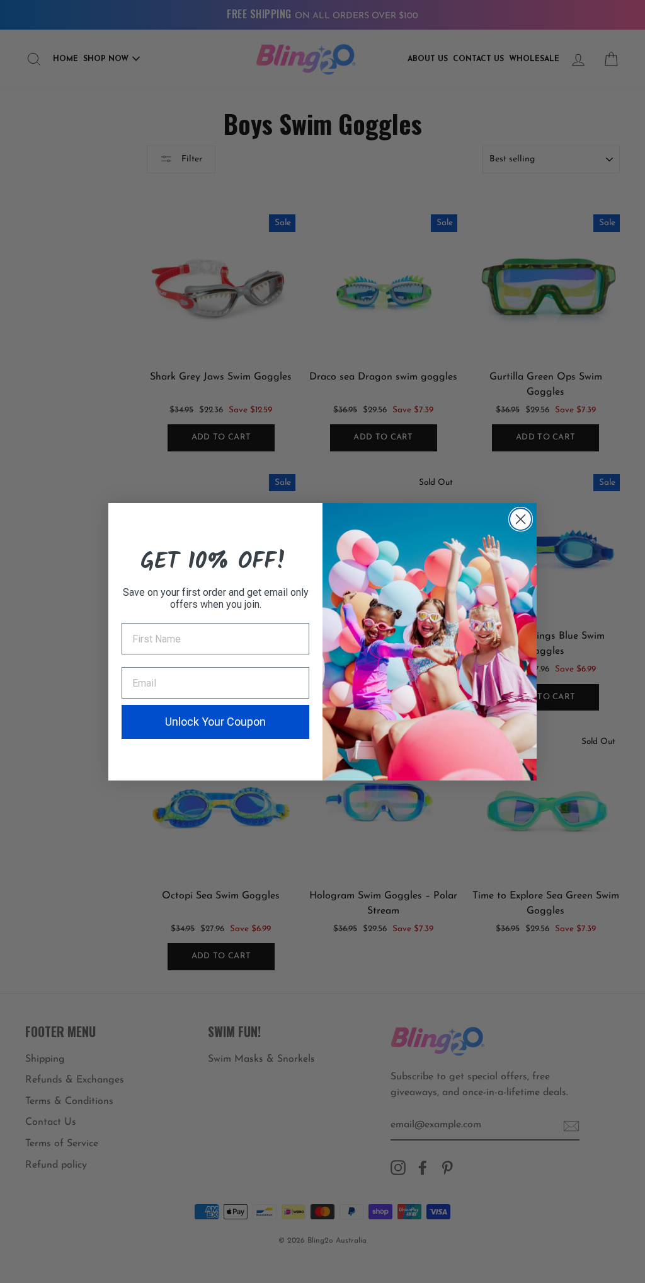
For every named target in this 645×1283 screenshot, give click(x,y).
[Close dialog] (521, 519)
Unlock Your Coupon (215, 721)
